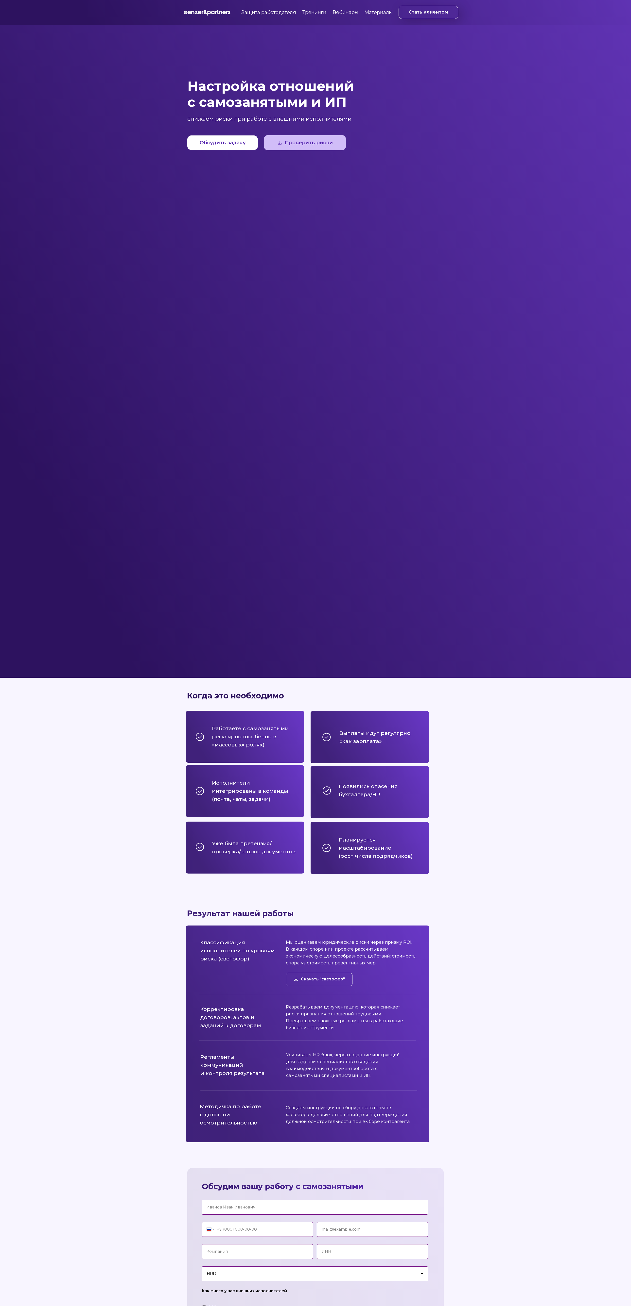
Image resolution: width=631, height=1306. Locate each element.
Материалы (378, 12)
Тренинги (314, 12)
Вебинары (345, 12)
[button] (305, 142)
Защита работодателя (268, 12)
